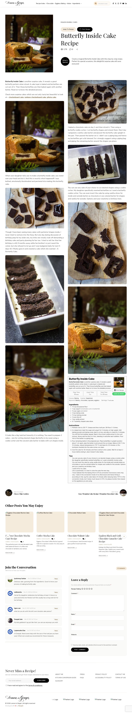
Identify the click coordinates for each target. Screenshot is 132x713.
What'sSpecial (65, 61)
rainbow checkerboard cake (35, 97)
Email (73, 624)
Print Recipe (86, 29)
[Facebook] (113, 3)
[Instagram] (118, 3)
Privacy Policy (101, 674)
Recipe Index (40, 3)
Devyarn (20, 706)
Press (82, 674)
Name (73, 614)
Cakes (75, 22)
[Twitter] (115, 3)
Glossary (59, 681)
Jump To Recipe (68, 29)
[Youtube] (123, 3)
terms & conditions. (35, 685)
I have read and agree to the (25, 685)
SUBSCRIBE (41, 680)
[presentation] (8, 536)
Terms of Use (120, 677)
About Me (59, 674)
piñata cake (51, 97)
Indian (69, 3)
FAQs (82, 677)
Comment (74, 593)
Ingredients (76, 3)
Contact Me (120, 674)
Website (74, 635)
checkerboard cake (16, 97)
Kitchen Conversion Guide (65, 677)
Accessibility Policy (103, 677)
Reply (56, 579)
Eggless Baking (60, 3)
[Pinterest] (120, 3)
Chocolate (50, 3)
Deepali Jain (18, 619)
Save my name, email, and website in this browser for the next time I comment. (95, 645)
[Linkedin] (126, 3)
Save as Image (119, 393)
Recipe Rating (76, 589)
